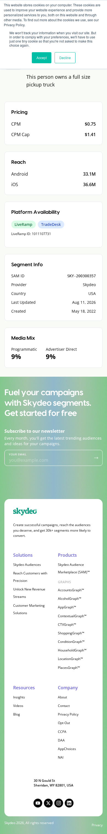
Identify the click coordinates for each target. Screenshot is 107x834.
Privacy (97, 825)
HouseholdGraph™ (72, 650)
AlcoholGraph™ (69, 598)
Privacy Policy (68, 714)
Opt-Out (64, 722)
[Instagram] (58, 803)
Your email (17, 454)
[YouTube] (37, 803)
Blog (16, 714)
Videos (18, 705)
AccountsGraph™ (71, 590)
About (62, 697)
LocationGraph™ (70, 658)
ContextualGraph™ (72, 616)
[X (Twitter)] (48, 803)
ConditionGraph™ (71, 641)
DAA (61, 740)
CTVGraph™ (67, 624)
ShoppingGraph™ (71, 633)
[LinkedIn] (69, 803)
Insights (19, 697)
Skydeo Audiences (27, 564)
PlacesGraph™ (69, 667)
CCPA (62, 731)
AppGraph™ (67, 607)
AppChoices (67, 748)
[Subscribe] (96, 458)
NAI (60, 757)
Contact (64, 705)
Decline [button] (65, 57)
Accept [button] (41, 57)
